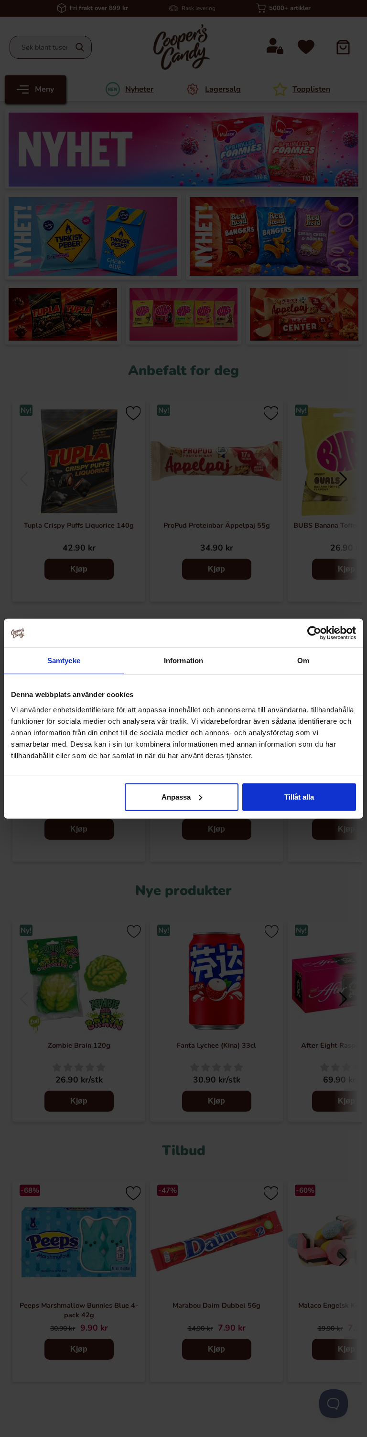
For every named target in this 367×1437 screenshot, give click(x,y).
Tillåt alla (299, 796)
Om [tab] (303, 660)
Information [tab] (183, 660)
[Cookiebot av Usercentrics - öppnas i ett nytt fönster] (314, 633)
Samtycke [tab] (63, 660)
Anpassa (176, 796)
